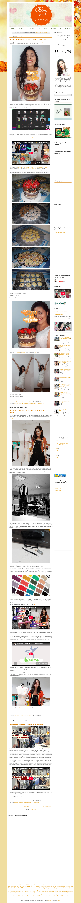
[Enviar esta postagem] (33, 401)
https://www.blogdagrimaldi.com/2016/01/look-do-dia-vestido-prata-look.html (32, 167)
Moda (38, 28)
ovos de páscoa (33, 894)
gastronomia (44, 891)
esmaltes (57, 890)
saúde (11, 895)
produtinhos (61, 894)
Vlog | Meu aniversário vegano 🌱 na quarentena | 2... (62, 444)
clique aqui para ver (48, 102)
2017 (57, 452)
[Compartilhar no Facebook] (38, 401)
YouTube (56, 484)
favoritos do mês (11, 891)
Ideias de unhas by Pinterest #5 (65, 377)
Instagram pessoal (57, 490)
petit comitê (46, 894)
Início (12, 28)
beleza (44, 888)
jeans (72, 891)
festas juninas (27, 891)
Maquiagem (30, 28)
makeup (52, 892)
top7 (26, 895)
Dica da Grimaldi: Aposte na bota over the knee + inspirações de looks (65, 410)
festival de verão (33, 891)
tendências (23, 895)
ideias (52, 891)
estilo (64, 890)
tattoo (20, 895)
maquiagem (56, 892)
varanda (41, 895)
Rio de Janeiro (41, 887)
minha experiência (63, 892)
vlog (43, 403)
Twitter (55, 492)
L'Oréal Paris (54, 886)
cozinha (25, 890)
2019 (57, 448)
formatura (31, 403)
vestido (46, 895)
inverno (69, 891)
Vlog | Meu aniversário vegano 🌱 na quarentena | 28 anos (65, 370)
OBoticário (68, 886)
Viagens (67, 28)
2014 (57, 457)
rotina (72, 894)
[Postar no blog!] (36, 401)
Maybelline (64, 886)
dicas (48, 890)
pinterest (51, 894)
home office (49, 891)
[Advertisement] (63, 254)
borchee (49, 900)
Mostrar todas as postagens (41, 32)
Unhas (45, 28)
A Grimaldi (20, 28)
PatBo (14, 887)
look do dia (30, 892)
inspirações (65, 891)
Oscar (72, 886)
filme (37, 891)
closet (12, 890)
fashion (27, 403)
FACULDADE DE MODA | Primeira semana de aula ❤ (27, 724)
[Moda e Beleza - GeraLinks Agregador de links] (60, 476)
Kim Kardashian (46, 886)
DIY (60, 28)
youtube (18, 352)
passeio (38, 894)
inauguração (56, 891)
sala (9, 895)
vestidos (49, 895)
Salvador (52, 887)
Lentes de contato (59, 886)
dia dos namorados (42, 890)
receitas (67, 894)
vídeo (41, 403)
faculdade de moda (22, 403)
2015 (57, 455)
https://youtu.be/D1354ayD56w (30, 168)
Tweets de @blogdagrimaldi (59, 232)
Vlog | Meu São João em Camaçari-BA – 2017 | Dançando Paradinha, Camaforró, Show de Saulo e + (65, 394)
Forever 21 (18, 886)
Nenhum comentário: (28, 401)
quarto (64, 894)
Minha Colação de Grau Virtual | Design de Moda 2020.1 (28, 39)
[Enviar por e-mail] (35, 401)
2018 (57, 450)
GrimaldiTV (35, 403)
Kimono (50, 886)
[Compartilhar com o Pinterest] (40, 401)
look (26, 892)
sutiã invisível (16, 895)
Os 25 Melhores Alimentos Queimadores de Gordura (64, 354)
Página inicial (26, 806)
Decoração (53, 28)
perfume (42, 894)
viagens (55, 895)
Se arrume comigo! (57, 887)
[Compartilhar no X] (37, 401)
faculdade (16, 403)
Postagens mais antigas (47, 806)
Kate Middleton (41, 886)
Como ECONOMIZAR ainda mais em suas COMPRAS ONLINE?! (64, 385)
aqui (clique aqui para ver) (45, 42)
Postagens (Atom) (32, 809)
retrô (70, 894)
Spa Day (63, 887)
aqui (35, 352)
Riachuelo (37, 887)
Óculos (63, 895)
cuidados (29, 890)
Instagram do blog (57, 488)
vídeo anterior (41, 102)
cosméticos (20, 890)
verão (44, 895)
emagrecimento (52, 890)
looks (34, 892)
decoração (37, 890)
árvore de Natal (67, 895)
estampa (61, 890)
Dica (72, 884)
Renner (19, 887)
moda (39, 403)
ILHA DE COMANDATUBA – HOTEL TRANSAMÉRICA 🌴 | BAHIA (65, 338)
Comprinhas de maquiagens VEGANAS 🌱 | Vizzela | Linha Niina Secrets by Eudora (62, 313)
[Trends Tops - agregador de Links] (60, 304)
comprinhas (15, 890)
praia (57, 894)
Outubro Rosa (10, 887)
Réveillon (46, 887)
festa (23, 891)
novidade (16, 894)
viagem (52, 895)
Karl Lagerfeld (36, 886)
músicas (10, 894)
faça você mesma (18, 891)
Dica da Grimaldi (12, 886)
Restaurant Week (24, 887)
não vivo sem (20, 894)
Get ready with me (23, 886)
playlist (54, 894)
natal (13, 894)
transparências (30, 895)
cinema (9, 890)
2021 (57, 440)
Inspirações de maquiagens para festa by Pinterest (65, 362)
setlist (13, 895)
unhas (38, 895)
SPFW (49, 887)
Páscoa (17, 887)
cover (23, 890)
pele (40, 894)
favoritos (71, 890)
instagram (23, 352)
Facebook (56, 486)
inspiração (60, 891)
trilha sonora (35, 895)
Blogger (58, 900)
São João (66, 887)
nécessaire (24, 894)
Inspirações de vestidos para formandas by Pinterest (64, 402)
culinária (32, 890)
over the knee (28, 894)
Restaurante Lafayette (31, 887)
